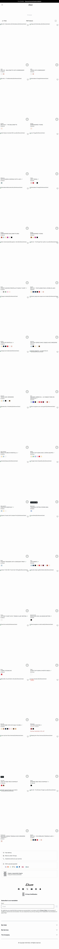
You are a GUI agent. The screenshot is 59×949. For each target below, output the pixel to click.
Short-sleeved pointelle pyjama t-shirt (13, 288)
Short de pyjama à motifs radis (40, 670)
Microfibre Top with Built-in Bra (11, 725)
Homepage (29, 15)
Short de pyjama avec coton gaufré (41, 452)
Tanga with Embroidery (37, 70)
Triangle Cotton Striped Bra (39, 507)
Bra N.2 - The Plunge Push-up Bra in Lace (42, 288)
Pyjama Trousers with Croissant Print (13, 561)
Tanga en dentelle (7, 342)
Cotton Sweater (35, 725)
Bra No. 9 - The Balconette (9, 124)
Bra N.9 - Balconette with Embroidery (12, 70)
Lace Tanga (33, 179)
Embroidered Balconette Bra (10, 233)
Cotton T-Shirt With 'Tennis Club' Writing (14, 616)
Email (2, 903)
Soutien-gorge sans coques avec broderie (43, 342)
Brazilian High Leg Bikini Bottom (40, 616)
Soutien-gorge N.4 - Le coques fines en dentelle (42, 397)
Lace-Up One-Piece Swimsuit (9, 781)
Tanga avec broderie (7, 397)
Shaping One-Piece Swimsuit (39, 781)
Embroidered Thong (36, 124)
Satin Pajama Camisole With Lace (11, 179)
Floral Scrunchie (6, 670)
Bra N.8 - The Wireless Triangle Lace (41, 836)
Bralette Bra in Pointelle (9, 452)
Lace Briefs (34, 561)
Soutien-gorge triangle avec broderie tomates (13, 836)
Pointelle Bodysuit (7, 507)
